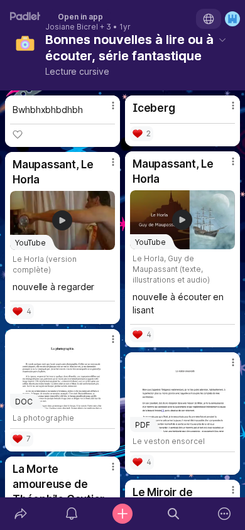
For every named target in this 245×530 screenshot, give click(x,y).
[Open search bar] (174, 513)
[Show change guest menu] (232, 18)
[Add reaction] (17, 134)
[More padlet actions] (224, 513)
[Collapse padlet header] (222, 39)
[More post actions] (105, 110)
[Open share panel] (20, 513)
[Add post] (122, 513)
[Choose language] (208, 19)
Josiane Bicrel (71, 27)
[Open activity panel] (71, 513)
